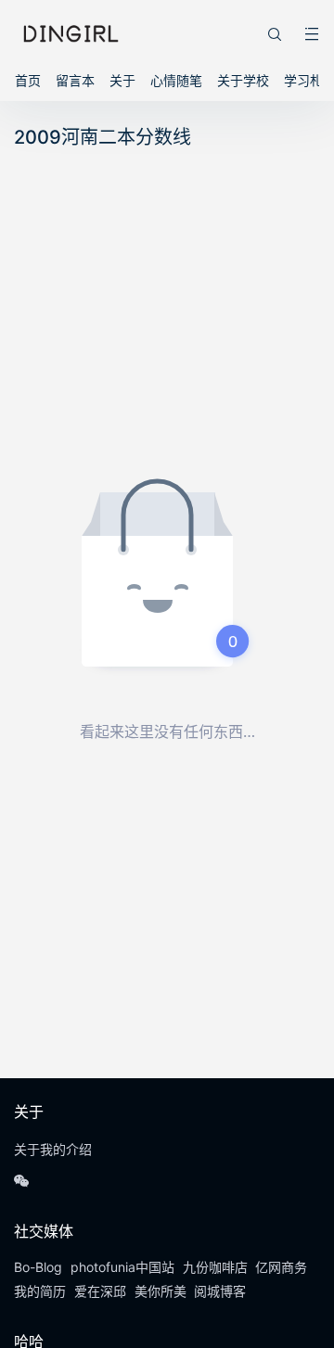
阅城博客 (220, 1291)
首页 (28, 80)
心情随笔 (176, 80)
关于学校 (243, 80)
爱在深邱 (100, 1291)
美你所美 (160, 1291)
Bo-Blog (38, 1267)
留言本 (75, 80)
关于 (122, 80)
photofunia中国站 (122, 1267)
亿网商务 (281, 1267)
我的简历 (40, 1291)
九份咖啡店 (215, 1267)
